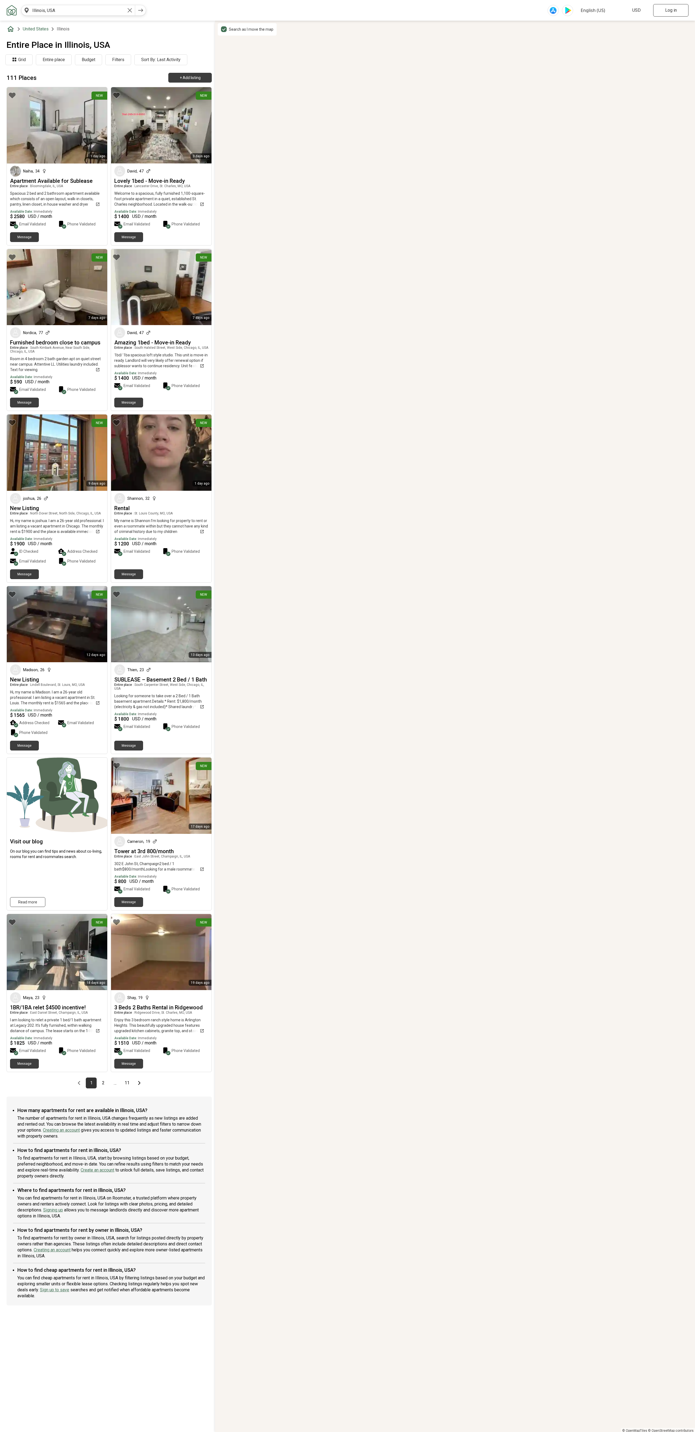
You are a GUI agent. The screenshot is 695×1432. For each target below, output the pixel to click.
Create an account (97, 1170)
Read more (27, 902)
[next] (140, 10)
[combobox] (78, 10)
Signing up (53, 1210)
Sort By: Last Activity (161, 59)
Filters (118, 59)
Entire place (54, 59)
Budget (88, 59)
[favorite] (12, 95)
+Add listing (190, 78)
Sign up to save (54, 1289)
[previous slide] (17, 125)
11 (128, 1083)
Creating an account (61, 1130)
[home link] (12, 10)
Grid (22, 59)
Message (24, 237)
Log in (671, 10)
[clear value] (129, 10)
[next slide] (97, 125)
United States (36, 29)
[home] (12, 29)
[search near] (26, 10)
